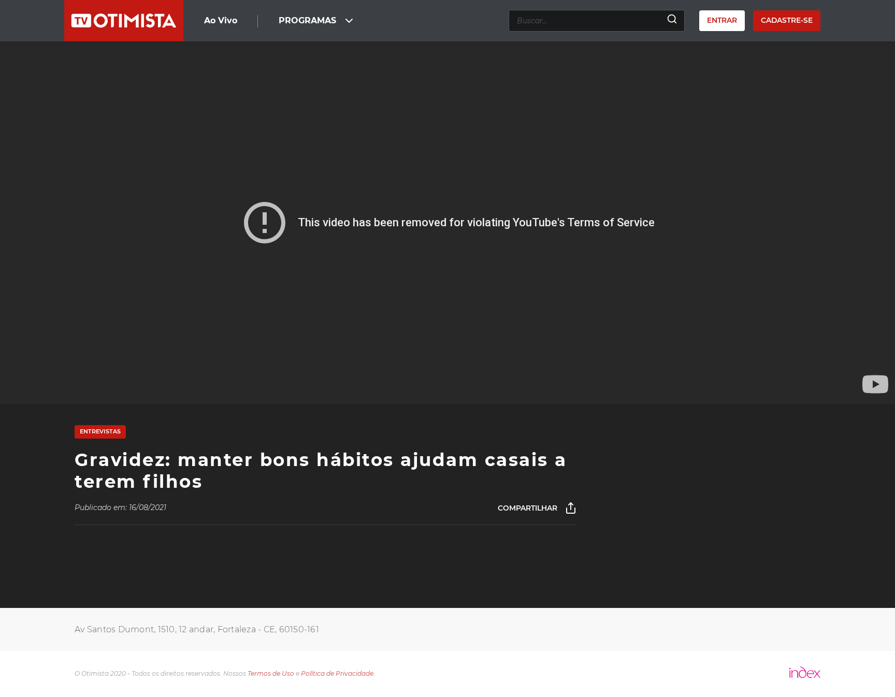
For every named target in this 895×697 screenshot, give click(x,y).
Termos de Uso (271, 673)
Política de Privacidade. (338, 673)
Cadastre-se (787, 20)
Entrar (722, 20)
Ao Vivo (220, 20)
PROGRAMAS (307, 20)
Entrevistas (100, 431)
